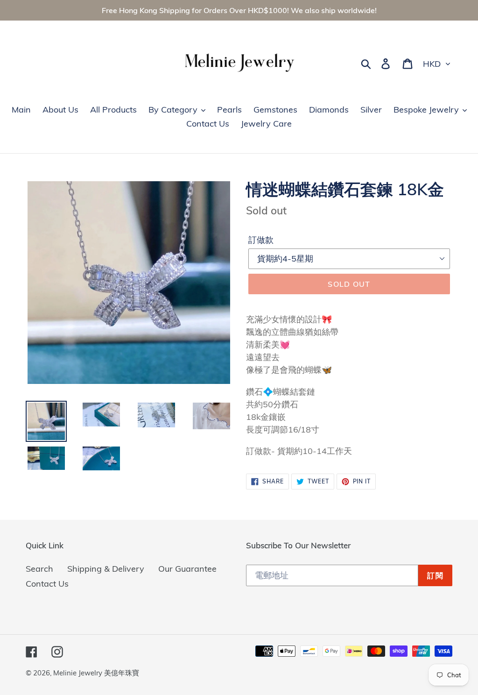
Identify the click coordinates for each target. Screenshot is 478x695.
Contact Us (47, 583)
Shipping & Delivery (105, 568)
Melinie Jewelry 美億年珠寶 (96, 672)
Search (39, 568)
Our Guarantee (187, 568)
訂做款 (261, 239)
